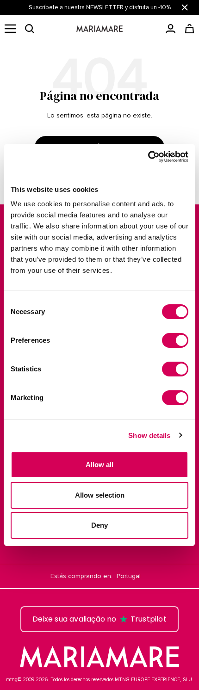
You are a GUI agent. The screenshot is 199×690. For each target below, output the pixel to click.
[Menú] (10, 28)
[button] (29, 28)
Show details (149, 435)
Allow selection (99, 495)
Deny (99, 525)
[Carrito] (189, 28)
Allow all (99, 464)
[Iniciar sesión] (170, 28)
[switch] (175, 340)
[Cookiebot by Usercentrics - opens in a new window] (147, 157)
